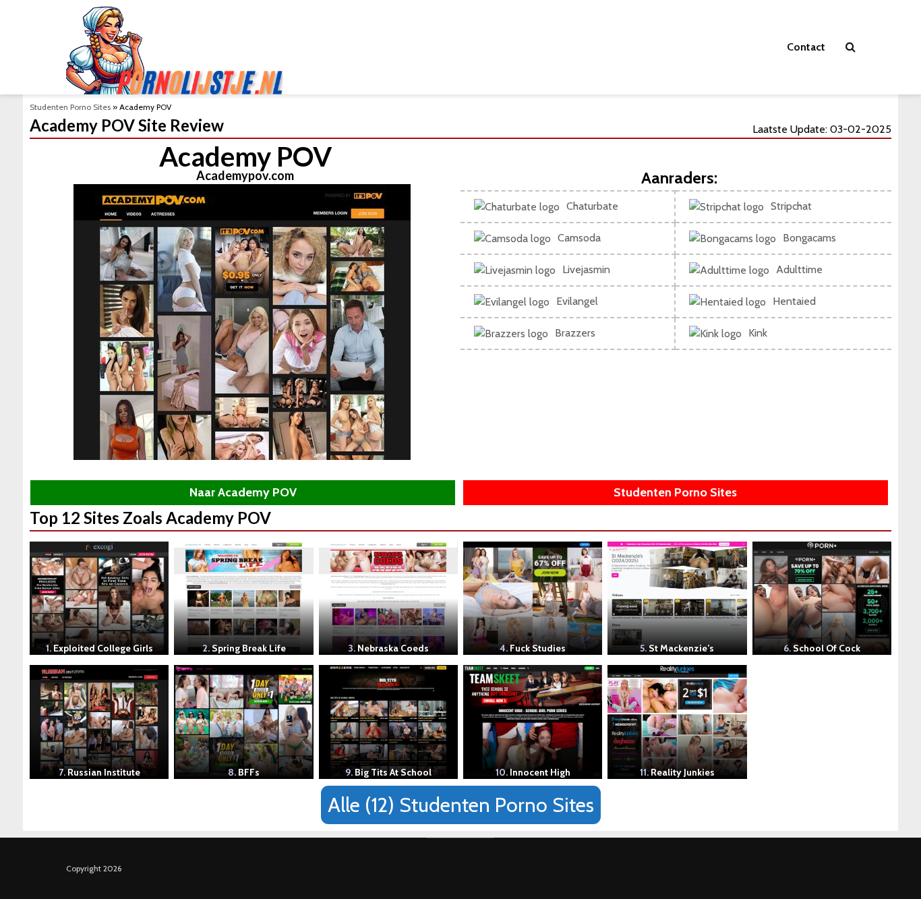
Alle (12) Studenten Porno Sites (461, 804)
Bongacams (809, 237)
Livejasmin (586, 269)
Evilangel (577, 301)
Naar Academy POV (243, 492)
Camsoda (579, 237)
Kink (757, 332)
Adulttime (799, 269)
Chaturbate (592, 206)
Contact (806, 46)
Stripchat (791, 206)
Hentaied (794, 301)
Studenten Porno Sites (70, 107)
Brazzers (575, 332)
